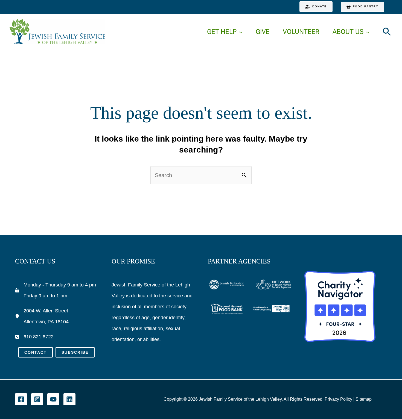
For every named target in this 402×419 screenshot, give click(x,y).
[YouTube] (53, 399)
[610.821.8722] (34, 336)
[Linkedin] (69, 399)
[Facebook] (21, 399)
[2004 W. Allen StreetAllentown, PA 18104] (42, 316)
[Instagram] (37, 399)
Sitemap (364, 399)
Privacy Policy (338, 399)
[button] (316, 6)
